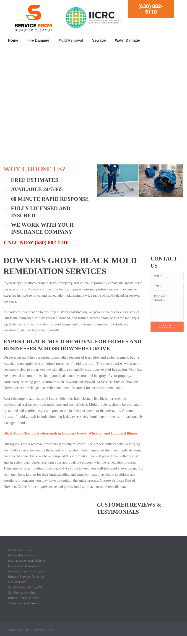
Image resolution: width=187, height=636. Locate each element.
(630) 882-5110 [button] (150, 9)
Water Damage (127, 40)
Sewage (99, 40)
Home (13, 40)
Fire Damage (38, 40)
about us (29, 603)
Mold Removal (70, 40)
